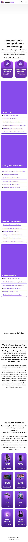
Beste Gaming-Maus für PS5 (11, 278)
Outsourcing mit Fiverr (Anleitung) (13, 241)
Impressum (11, 539)
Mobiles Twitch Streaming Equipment (14, 282)
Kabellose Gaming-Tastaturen (12, 288)
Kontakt (17, 539)
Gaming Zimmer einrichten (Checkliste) (13, 171)
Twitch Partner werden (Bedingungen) (14, 125)
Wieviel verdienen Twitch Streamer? (13, 132)
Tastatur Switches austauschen (12, 295)
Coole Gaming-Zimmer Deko (11, 178)
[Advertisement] (14, 19)
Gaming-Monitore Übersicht (11, 187)
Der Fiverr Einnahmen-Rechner (12, 225)
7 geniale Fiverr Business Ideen (12, 238)
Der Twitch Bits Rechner (10, 119)
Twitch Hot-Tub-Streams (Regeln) (13, 128)
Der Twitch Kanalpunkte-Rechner (12, 122)
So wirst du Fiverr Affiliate (10, 231)
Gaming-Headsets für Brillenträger (13, 285)
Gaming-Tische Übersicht (10, 181)
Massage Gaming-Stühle (10, 291)
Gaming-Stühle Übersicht (10, 174)
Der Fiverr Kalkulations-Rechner (12, 228)
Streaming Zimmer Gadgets (11, 184)
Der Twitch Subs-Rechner (10, 115)
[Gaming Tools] (7, 2)
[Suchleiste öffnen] (22, 2)
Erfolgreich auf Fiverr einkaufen (12, 235)
